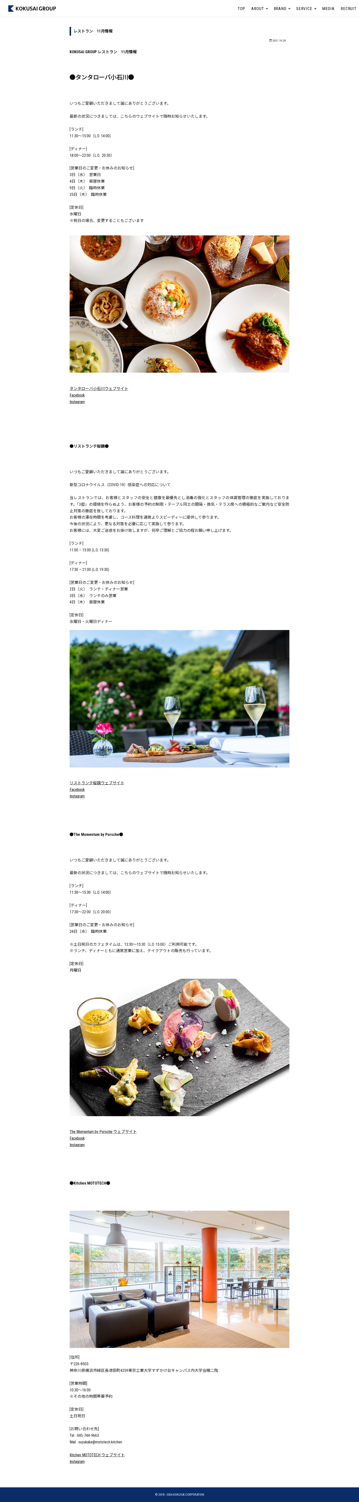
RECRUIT (349, 8)
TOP (241, 8)
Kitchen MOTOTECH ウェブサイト (97, 1455)
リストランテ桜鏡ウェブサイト (97, 783)
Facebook (77, 395)
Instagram (77, 401)
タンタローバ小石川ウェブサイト (99, 388)
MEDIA (328, 8)
